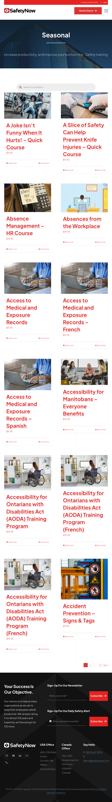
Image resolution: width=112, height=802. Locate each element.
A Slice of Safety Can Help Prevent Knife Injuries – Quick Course (83, 139)
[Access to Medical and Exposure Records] (27, 278)
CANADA (84, 2)
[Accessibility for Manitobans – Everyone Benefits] (84, 372)
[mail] (27, 755)
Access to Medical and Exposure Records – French (78, 315)
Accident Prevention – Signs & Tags (79, 613)
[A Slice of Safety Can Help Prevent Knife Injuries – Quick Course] (84, 105)
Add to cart (12, 163)
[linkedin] (20, 755)
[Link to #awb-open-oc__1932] (106, 10)
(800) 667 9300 (94, 752)
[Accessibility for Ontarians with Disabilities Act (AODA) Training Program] (27, 472)
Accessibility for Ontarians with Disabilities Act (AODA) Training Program (26, 511)
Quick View (44, 163)
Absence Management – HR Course (25, 225)
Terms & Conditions (56, 792)
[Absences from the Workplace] (84, 198)
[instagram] (6, 755)
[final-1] (20, 5)
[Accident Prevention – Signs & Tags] (84, 579)
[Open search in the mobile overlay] (56, 87)
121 (100, 665)
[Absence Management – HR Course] (27, 198)
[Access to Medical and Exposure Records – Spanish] (27, 374)
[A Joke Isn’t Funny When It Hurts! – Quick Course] (27, 105)
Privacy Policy (98, 789)
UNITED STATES (93, 2)
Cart (103, 2)
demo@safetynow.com (96, 760)
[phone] (6, 762)
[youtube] (13, 755)
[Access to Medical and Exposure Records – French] (84, 278)
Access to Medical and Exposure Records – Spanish (21, 411)
